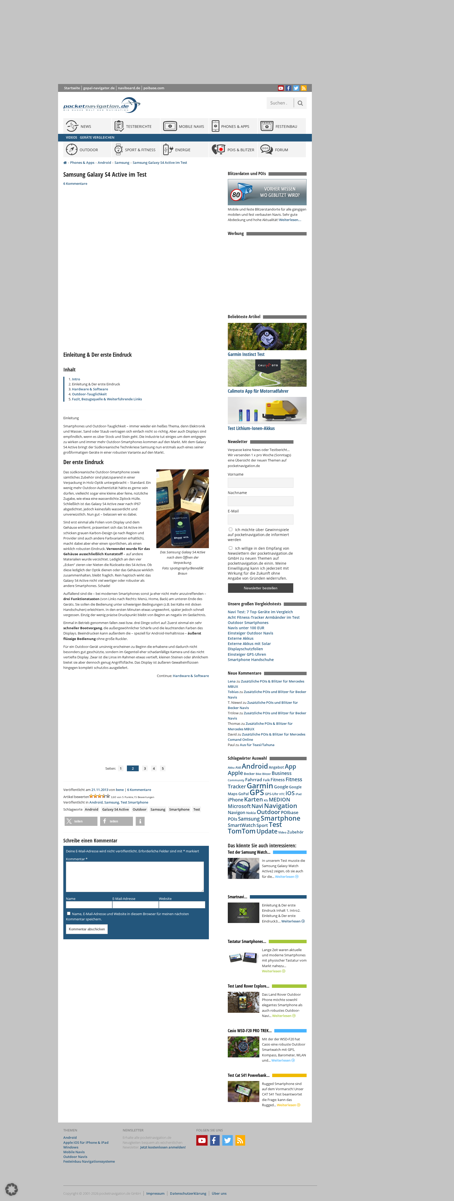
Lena (232, 681)
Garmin (260, 785)
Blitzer (266, 774)
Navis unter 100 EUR (246, 627)
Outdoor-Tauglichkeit (89, 394)
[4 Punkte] (104, 796)
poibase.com (153, 88)
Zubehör (295, 832)
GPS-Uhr (271, 793)
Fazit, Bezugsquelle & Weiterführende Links (107, 399)
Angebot (276, 767)
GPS (257, 792)
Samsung (122, 162)
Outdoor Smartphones (248, 622)
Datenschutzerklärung (188, 1193)
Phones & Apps (82, 162)
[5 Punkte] (108, 796)
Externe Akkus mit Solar (249, 643)
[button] (81, 821)
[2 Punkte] (95, 796)
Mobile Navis (74, 1152)
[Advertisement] (189, 42)
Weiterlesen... (290, 219)
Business (282, 773)
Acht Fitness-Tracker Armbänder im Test (264, 617)
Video (282, 832)
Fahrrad (253, 780)
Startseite (72, 88)
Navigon (236, 812)
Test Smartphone (134, 802)
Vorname (236, 474)
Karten (253, 799)
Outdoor (140, 809)
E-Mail (233, 510)
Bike (258, 774)
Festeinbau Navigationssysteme (89, 1161)
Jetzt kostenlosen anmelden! (163, 1147)
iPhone (235, 799)
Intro (76, 379)
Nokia (251, 812)
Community (236, 780)
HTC (282, 794)
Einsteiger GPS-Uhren (247, 654)
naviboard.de (129, 88)
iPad (299, 794)
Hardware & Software (90, 389)
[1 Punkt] (91, 796)
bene (120, 789)
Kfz (266, 800)
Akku (231, 767)
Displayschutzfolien (245, 648)
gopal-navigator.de (99, 88)
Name (70, 898)
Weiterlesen (285, 876)
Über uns (219, 1193)
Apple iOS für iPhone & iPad (86, 1142)
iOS (290, 793)
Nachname (237, 492)
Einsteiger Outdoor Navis (250, 633)
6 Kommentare (75, 183)
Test (196, 809)
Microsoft (239, 806)
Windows (70, 1147)
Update (266, 831)
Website (165, 898)
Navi (257, 806)
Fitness (278, 780)
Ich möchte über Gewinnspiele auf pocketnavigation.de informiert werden (258, 534)
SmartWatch (242, 825)
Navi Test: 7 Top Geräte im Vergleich (260, 611)
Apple (235, 773)
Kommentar (76, 859)
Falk (266, 780)
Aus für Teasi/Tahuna (257, 744)
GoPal (243, 793)
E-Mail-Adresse (123, 898)
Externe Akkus (241, 638)
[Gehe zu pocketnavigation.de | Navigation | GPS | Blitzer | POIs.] (65, 162)
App (290, 766)
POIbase (289, 812)
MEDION (279, 799)
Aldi (238, 767)
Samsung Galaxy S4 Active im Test (160, 162)
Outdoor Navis (75, 1156)
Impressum (155, 1193)
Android (104, 162)
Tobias (233, 691)
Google (281, 787)
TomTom (242, 830)
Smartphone (179, 809)
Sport (262, 825)
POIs (232, 819)
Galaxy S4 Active (115, 809)
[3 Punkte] (99, 796)
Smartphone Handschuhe (251, 659)
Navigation (280, 805)
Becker (249, 773)
